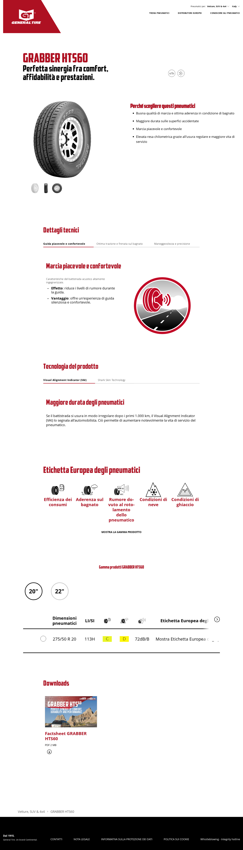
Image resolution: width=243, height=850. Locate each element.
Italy (234, 6)
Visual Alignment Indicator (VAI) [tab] (65, 380)
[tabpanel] (121, 291)
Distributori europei (190, 13)
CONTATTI (56, 839)
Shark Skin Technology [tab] (111, 380)
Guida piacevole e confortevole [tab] (64, 243)
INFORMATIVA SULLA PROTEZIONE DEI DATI (126, 839)
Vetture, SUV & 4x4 (216, 6)
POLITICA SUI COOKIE (176, 839)
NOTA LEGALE (82, 839)
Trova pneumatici (159, 13)
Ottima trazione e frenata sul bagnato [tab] (119, 243)
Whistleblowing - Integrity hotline (220, 839)
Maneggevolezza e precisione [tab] (172, 243)
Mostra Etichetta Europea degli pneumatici (198, 639)
